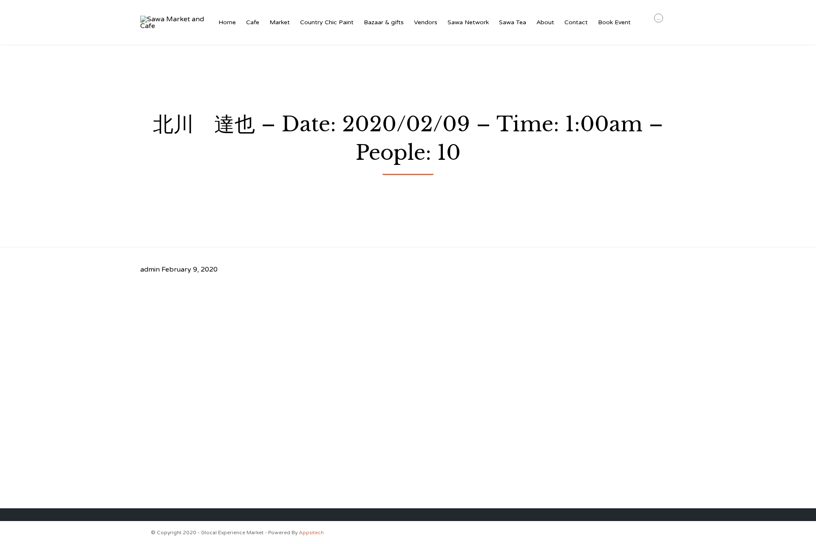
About (545, 22)
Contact (576, 22)
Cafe (252, 22)
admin (150, 269)
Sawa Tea (512, 22)
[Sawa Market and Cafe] (172, 22)
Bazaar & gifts (384, 22)
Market (279, 22)
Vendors (425, 22)
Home (227, 22)
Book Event (614, 22)
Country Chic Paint (327, 22)
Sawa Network (468, 22)
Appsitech (311, 533)
